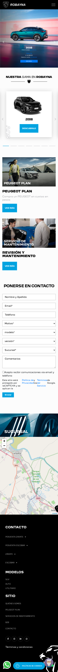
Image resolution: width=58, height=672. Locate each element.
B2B (7, 622)
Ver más (10, 208)
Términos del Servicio (42, 383)
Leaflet (54, 513)
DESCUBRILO (29, 128)
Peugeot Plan (12, 610)
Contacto (10, 629)
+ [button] (4, 441)
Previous (3, 119)
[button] (3, 42)
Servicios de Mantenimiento (20, 616)
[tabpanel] (29, 114)
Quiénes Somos (13, 603)
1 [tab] (6, 145)
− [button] (4, 446)
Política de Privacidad (28, 381)
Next (55, 119)
